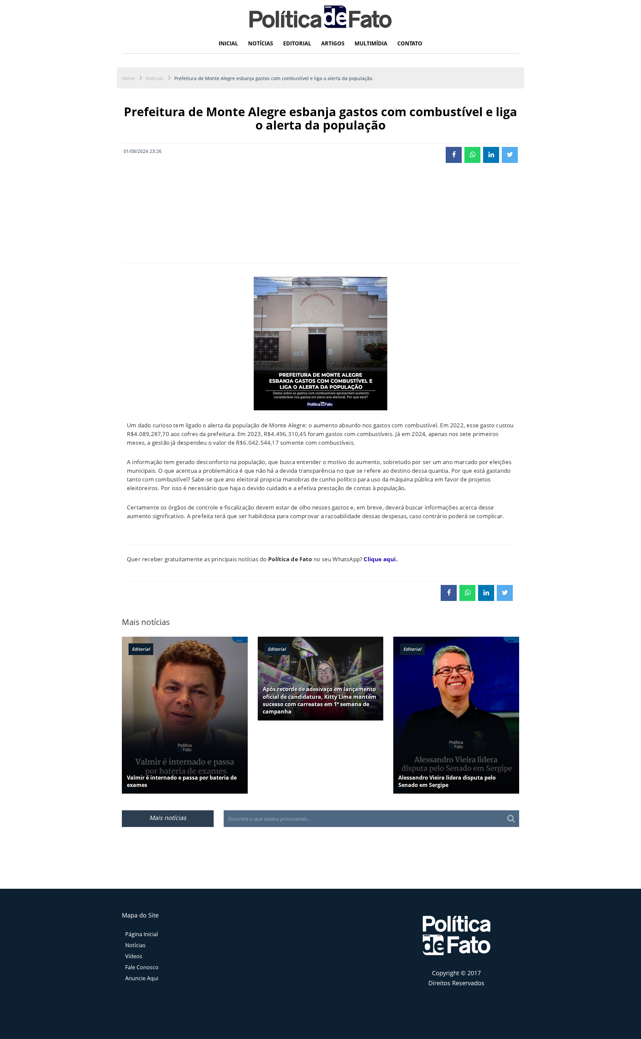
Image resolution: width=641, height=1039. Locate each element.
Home (128, 78)
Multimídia (371, 43)
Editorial (297, 43)
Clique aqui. (380, 559)
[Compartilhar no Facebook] (454, 155)
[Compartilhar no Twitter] (510, 155)
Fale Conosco (142, 967)
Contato (409, 43)
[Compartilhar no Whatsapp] (472, 155)
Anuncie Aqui (141, 978)
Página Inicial (141, 934)
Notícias (260, 43)
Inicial (228, 43)
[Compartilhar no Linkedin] (491, 155)
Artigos (333, 43)
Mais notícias (167, 818)
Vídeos (133, 956)
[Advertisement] (320, 213)
